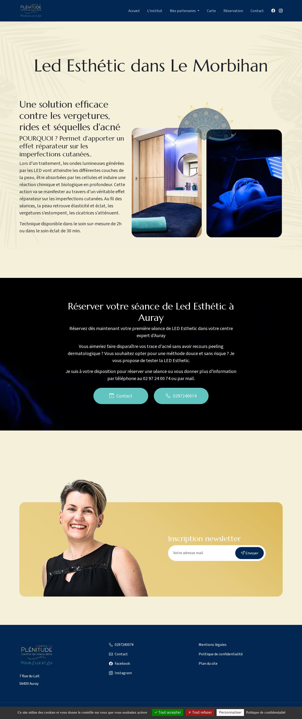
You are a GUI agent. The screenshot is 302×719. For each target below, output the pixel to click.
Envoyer (251, 553)
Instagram (123, 673)
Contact (257, 10)
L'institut (154, 10)
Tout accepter (169, 712)
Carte (211, 10)
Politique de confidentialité (221, 654)
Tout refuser (201, 712)
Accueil (134, 10)
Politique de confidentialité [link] (265, 712)
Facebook (122, 663)
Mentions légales (212, 644)
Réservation (233, 10)
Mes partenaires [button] (183, 10)
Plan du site (208, 663)
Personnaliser (230, 712)
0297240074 (185, 396)
